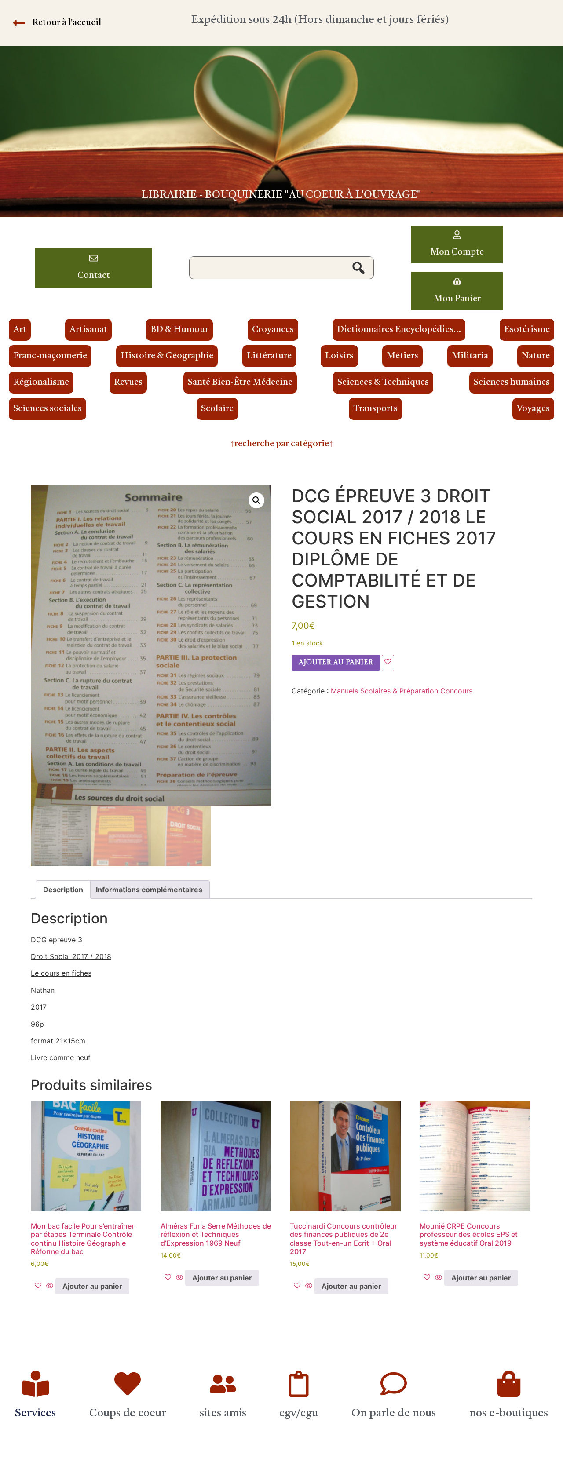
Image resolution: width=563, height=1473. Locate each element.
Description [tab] (63, 889)
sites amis (223, 1413)
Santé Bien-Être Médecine (240, 382)
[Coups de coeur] (127, 1384)
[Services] (35, 1384)
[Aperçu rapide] (49, 1286)
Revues (128, 382)
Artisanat (88, 329)
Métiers (402, 356)
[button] (256, 500)
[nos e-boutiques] (509, 1384)
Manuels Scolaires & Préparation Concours (401, 690)
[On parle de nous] (393, 1384)
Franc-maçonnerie (50, 356)
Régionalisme (41, 382)
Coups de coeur (127, 1413)
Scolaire (217, 409)
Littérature (269, 356)
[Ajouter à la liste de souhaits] (388, 663)
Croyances (273, 329)
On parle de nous (393, 1413)
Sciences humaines (512, 382)
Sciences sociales (47, 409)
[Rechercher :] (281, 267)
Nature (536, 356)
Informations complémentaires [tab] (149, 889)
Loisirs (339, 356)
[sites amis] (223, 1384)
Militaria (470, 356)
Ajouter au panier (336, 662)
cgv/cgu (298, 1413)
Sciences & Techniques (383, 382)
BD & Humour (179, 329)
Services (35, 1413)
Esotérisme (527, 329)
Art (19, 329)
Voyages (533, 409)
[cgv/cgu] (298, 1384)
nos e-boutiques (508, 1413)
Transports (375, 409)
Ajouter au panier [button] (92, 1286)
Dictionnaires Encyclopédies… (399, 329)
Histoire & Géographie (167, 356)
